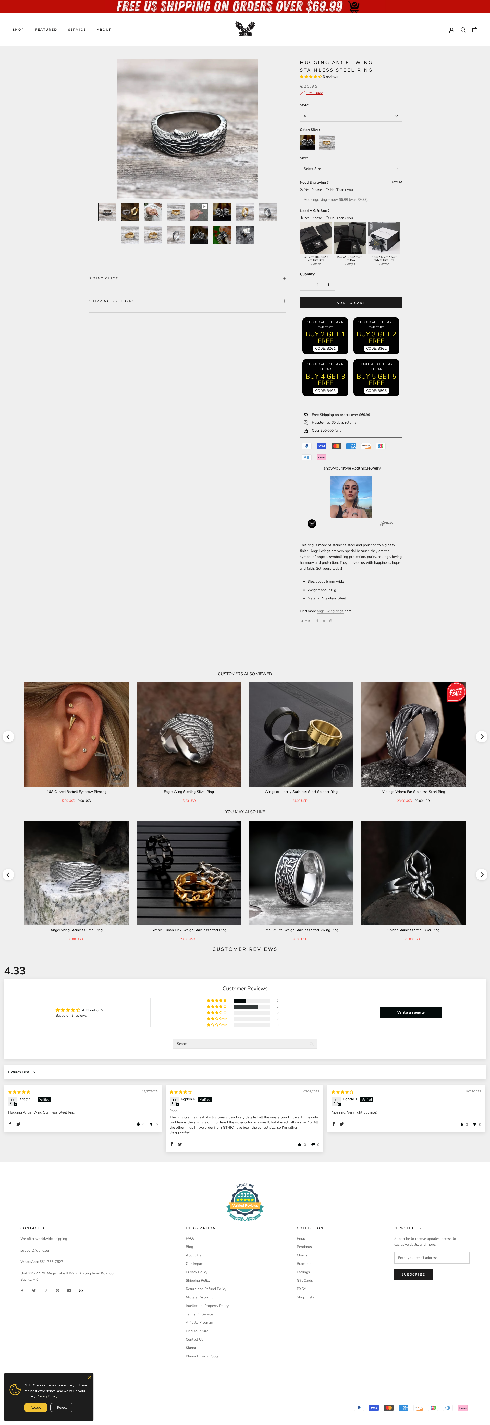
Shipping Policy (198, 1280)
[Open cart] (474, 29)
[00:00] (187, 129)
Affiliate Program (199, 1322)
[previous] (8, 736)
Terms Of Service (199, 1314)
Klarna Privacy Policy (202, 1356)
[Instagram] (45, 1290)
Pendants (304, 1246)
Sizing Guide (103, 278)
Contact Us (194, 1339)
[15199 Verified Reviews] (245, 1222)
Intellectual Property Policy (207, 1305)
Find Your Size (197, 1331)
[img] (19, 1092)
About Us (193, 1255)
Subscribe (413, 1274)
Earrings (303, 1272)
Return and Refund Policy (206, 1288)
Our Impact (195, 1263)
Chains (302, 1255)
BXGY (301, 1288)
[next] (481, 736)
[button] (311, 76)
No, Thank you (341, 189)
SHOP (18, 29)
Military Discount (199, 1297)
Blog (189, 1246)
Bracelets (304, 1263)
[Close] (89, 1377)
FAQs (190, 1238)
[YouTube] (69, 1290)
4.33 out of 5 (92, 1010)
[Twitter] (324, 620)
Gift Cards (305, 1280)
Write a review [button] (411, 1012)
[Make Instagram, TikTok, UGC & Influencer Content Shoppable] (387, 524)
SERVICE (77, 29)
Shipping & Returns (112, 301)
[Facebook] (317, 620)
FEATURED (46, 29)
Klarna (191, 1347)
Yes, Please (313, 189)
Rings (301, 1238)
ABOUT (104, 29)
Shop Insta (305, 1297)
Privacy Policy (196, 1272)
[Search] (463, 29)
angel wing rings (330, 611)
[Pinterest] (330, 620)
